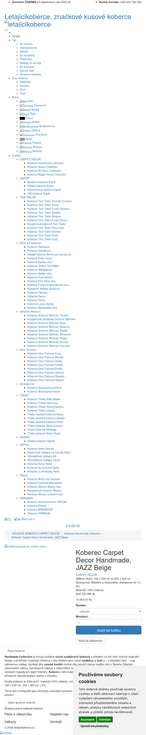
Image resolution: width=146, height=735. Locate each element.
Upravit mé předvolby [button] (95, 726)
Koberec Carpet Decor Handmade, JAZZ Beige (40, 537)
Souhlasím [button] (87, 719)
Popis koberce (16, 651)
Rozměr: (81, 605)
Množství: (82, 616)
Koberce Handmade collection (82, 533)
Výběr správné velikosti (21, 702)
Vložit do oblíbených (90, 640)
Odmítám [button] (105, 719)
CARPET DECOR (86, 575)
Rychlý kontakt (109, 2)
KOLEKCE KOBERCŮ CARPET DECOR (36, 533)
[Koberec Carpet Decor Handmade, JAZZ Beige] (25, 546)
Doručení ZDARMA (24, 2)
